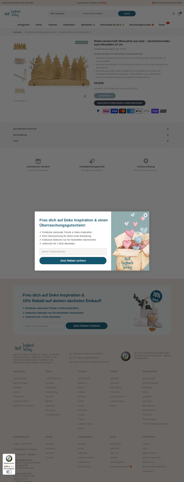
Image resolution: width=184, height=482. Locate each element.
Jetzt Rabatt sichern (73, 260)
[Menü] (13, 455)
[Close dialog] (145, 215)
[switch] (9, 471)
